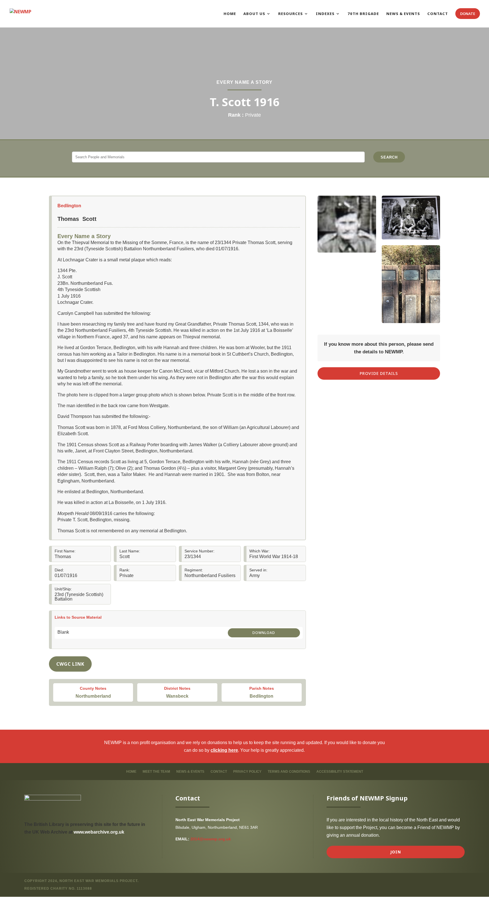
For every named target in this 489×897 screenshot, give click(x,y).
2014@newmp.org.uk (210, 839)
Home (131, 772)
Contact (219, 772)
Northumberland (93, 696)
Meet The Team (156, 772)
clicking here (224, 750)
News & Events (190, 772)
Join (395, 852)
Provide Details (379, 373)
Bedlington (69, 205)
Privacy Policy (247, 772)
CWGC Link (70, 664)
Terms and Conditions (289, 772)
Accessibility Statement (339, 772)
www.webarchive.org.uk (99, 832)
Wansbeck (177, 696)
